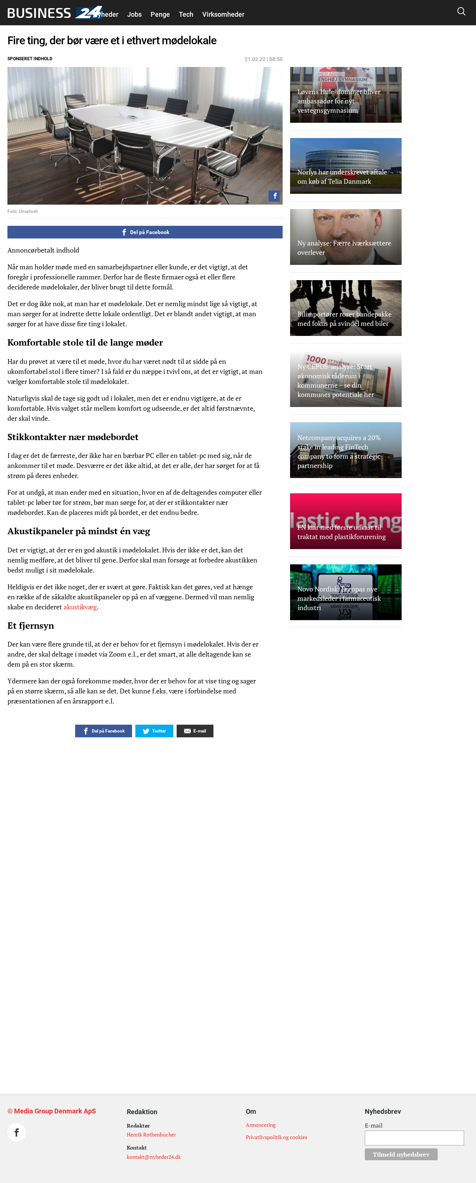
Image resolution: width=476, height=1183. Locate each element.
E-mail (374, 1125)
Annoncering (261, 1124)
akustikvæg (80, 606)
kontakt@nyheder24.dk (154, 1156)
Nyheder (105, 14)
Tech (186, 14)
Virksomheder (223, 14)
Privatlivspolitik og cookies (276, 1137)
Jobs (134, 14)
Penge (160, 14)
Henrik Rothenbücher (151, 1134)
